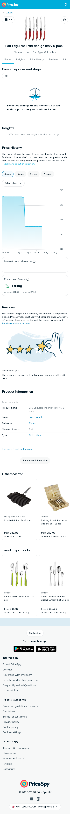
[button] (8, 19)
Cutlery (9, 12)
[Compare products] (64, 20)
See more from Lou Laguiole (17, 448)
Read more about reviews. (16, 323)
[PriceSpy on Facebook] (32, 798)
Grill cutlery (35, 435)
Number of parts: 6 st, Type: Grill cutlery (35, 52)
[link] (19, 509)
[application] (35, 222)
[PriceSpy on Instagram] (38, 798)
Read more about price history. (18, 163)
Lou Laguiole (36, 417)
